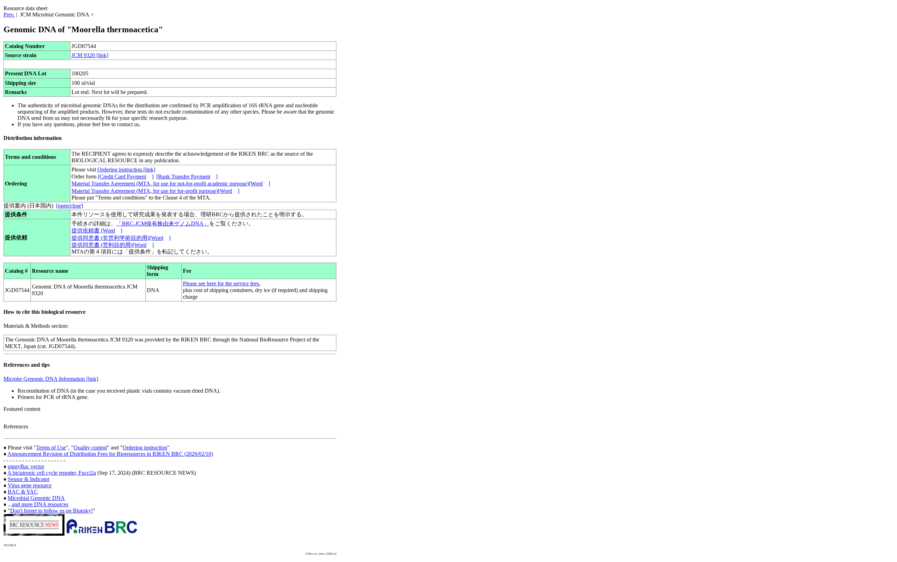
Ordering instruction (145, 448)
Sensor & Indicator (28, 479)
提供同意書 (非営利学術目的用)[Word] (121, 238)
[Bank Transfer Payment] (187, 177)
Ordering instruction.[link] (126, 169)
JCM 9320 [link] (89, 55)
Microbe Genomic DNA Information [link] (51, 379)
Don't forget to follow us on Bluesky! (51, 511)
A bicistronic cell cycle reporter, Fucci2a (51, 473)
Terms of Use (51, 448)
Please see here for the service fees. (221, 283)
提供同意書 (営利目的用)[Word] (112, 245)
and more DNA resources (40, 504)
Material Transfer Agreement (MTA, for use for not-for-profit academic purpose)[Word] (170, 184)
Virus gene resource (30, 485)
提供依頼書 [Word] (96, 230)
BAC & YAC (23, 492)
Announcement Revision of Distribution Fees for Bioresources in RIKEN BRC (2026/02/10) (110, 454)
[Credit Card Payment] (125, 177)
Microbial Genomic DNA (36, 498)
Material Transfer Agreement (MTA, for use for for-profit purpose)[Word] (155, 191)
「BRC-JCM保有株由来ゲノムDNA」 (162, 223)
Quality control (90, 448)
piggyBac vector (26, 466)
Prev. (9, 15)
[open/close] (69, 206)
